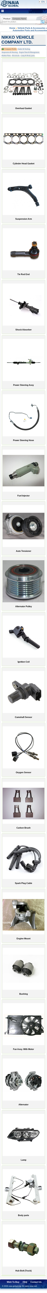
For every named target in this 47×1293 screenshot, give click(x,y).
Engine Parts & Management (29, 52)
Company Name (19, 19)
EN (43, 1)
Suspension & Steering (10, 52)
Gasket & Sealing (24, 49)
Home (12, 28)
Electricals (15, 56)
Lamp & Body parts (28, 56)
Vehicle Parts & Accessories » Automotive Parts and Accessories (30, 29)
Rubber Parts (6, 56)
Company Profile (10, 49)
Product (6, 19)
